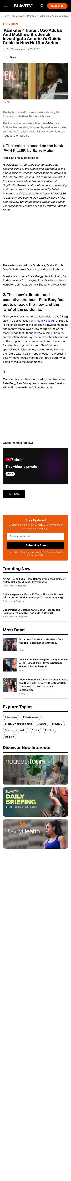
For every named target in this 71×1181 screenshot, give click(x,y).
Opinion (9, 736)
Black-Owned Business (18, 723)
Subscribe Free (36, 545)
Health (22, 730)
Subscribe (57, 5)
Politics (49, 730)
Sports (9, 730)
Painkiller (48, 123)
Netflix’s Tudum (46, 320)
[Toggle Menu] (5, 6)
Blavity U (57, 723)
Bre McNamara (14, 49)
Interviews (11, 717)
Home (6, 16)
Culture (42, 723)
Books (35, 730)
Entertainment (31, 717)
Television (18, 16)
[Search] (42, 6)
